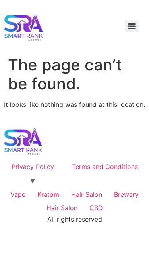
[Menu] (132, 26)
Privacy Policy (33, 167)
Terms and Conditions (105, 167)
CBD (96, 208)
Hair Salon (86, 194)
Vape (17, 194)
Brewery (126, 194)
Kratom (48, 194)
